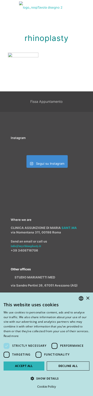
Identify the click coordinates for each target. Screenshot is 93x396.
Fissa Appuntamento (46, 101)
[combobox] (81, 298)
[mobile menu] (87, 7)
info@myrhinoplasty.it (26, 246)
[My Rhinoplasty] (41, 7)
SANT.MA (69, 228)
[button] (46, 378)
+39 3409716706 (24, 250)
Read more (11, 336)
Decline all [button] (68, 366)
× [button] (87, 298)
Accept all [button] (24, 366)
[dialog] (46, 344)
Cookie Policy (46, 386)
